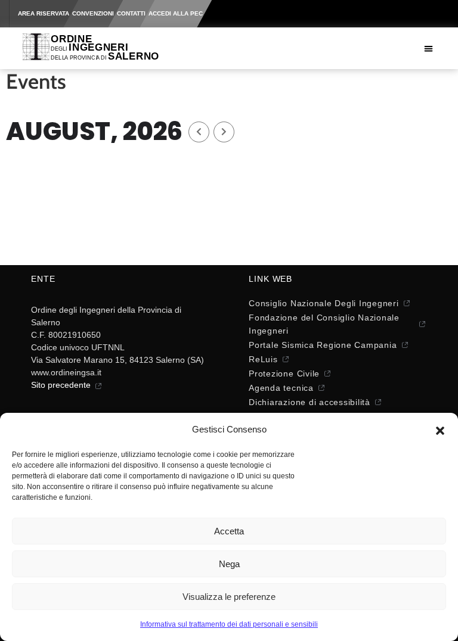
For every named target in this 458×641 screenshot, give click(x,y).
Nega (229, 564)
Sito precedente (61, 385)
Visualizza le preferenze (229, 597)
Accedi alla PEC (175, 13)
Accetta (229, 531)
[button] (440, 429)
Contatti (131, 13)
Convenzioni (93, 13)
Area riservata (43, 13)
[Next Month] (223, 132)
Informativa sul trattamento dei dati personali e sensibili (229, 624)
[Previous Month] (198, 132)
